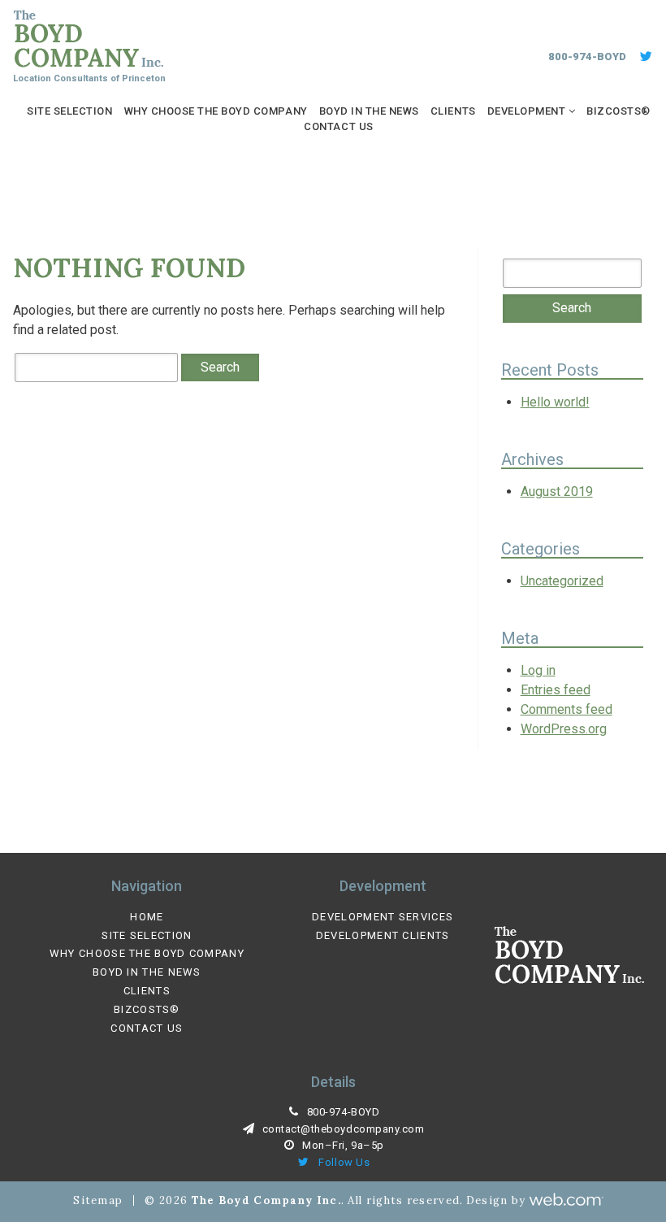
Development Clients (383, 936)
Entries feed (555, 690)
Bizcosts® (618, 111)
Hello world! (555, 402)
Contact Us (338, 126)
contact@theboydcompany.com (343, 1129)
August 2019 (557, 491)
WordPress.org (564, 729)
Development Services (382, 917)
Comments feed (566, 709)
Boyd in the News (369, 111)
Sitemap (98, 1200)
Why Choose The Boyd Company (216, 111)
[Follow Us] (645, 57)
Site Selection (69, 111)
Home (146, 917)
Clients (453, 111)
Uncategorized (562, 581)
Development (526, 111)
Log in (538, 670)
